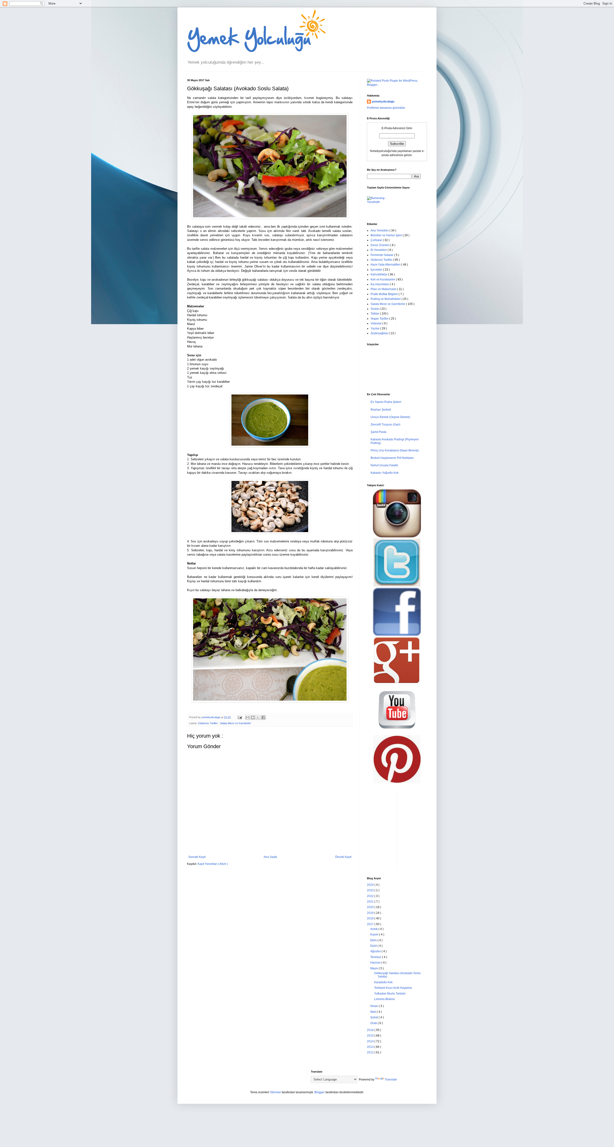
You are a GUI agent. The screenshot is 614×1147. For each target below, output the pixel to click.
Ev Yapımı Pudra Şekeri (386, 402)
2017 (370, 924)
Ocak (374, 1023)
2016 (370, 1030)
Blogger (319, 1092)
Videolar (376, 323)
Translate (391, 1079)
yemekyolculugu (383, 101)
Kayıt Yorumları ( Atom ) (213, 864)
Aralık (374, 929)
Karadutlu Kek (383, 982)
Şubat (374, 1017)
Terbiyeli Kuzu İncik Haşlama (393, 987)
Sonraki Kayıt (197, 857)
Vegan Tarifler (380, 318)
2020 (370, 907)
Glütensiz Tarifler (208, 723)
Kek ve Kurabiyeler (383, 279)
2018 (370, 918)
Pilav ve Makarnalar (384, 289)
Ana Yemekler (380, 230)
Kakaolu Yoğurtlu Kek (385, 472)
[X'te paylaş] (258, 717)
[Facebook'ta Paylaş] (263, 717)
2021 (370, 901)
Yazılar (375, 328)
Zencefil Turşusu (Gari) (385, 424)
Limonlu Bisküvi (384, 999)
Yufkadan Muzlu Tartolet (389, 993)
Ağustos (376, 951)
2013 (370, 1047)
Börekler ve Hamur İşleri (387, 235)
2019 (370, 913)
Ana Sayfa (270, 857)
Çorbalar (377, 240)
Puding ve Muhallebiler (386, 299)
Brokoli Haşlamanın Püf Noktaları (392, 458)
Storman (275, 1092)
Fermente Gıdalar (382, 255)
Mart (373, 1011)
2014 (370, 1041)
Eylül (374, 945)
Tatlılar (375, 313)
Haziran (375, 962)
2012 (370, 1052)
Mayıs (374, 968)
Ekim (374, 940)
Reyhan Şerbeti (381, 409)
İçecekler (377, 269)
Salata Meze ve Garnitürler (235, 723)
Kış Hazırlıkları (380, 284)
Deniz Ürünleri (380, 245)
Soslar (375, 308)
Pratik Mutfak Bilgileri (385, 294)
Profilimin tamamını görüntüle (386, 107)
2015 (370, 1035)
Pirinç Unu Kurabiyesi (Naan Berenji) (395, 450)
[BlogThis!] (252, 717)
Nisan (374, 1006)
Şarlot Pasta (378, 432)
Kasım (374, 934)
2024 (370, 884)
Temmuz (376, 957)
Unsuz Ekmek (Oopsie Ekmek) (390, 417)
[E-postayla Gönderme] (239, 717)
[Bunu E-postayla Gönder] (247, 717)
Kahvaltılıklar (379, 274)
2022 (370, 896)
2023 (370, 890)
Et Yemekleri (379, 250)
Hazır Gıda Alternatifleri (386, 264)
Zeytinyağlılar (380, 333)
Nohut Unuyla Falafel (384, 465)
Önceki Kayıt (343, 857)
